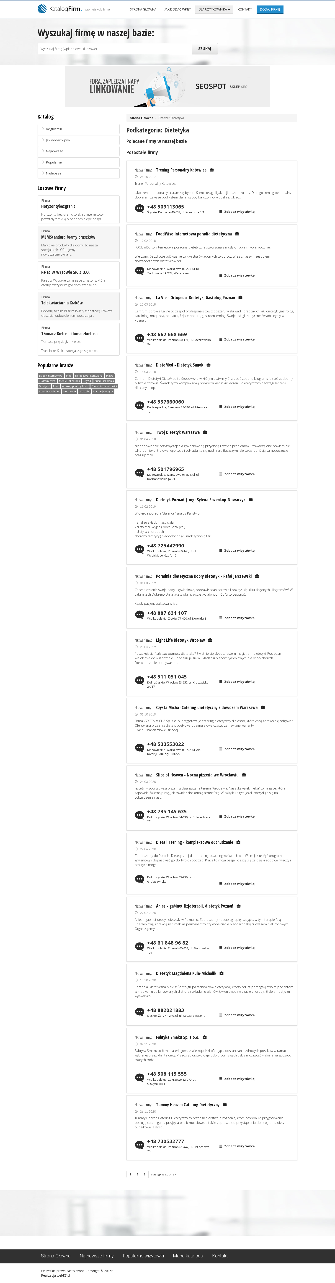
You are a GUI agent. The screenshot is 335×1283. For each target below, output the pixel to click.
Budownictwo (47, 381)
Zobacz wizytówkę (239, 211)
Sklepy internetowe (50, 375)
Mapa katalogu (188, 1256)
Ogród (87, 381)
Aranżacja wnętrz (103, 391)
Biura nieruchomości (104, 386)
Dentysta (44, 386)
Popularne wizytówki (143, 1256)
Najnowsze (54, 151)
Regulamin (54, 129)
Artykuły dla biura (49, 391)
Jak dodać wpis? (177, 9)
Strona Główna (143, 9)
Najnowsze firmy (97, 1256)
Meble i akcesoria (69, 381)
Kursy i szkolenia (104, 381)
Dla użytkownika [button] (213, 9)
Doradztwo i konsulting (88, 375)
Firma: (72, 209)
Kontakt (245, 9)
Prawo (109, 375)
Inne (69, 375)
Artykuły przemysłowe (75, 386)
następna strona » (163, 1174)
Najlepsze (54, 173)
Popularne (54, 162)
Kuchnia (84, 391)
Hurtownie (69, 391)
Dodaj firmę (270, 9)
